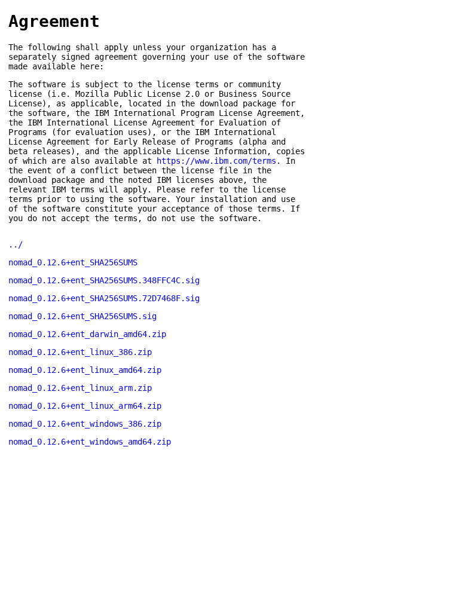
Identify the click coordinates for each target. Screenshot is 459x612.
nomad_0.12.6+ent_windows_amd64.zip (89, 441)
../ (15, 244)
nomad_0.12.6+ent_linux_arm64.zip (84, 406)
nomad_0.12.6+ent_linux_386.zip (80, 352)
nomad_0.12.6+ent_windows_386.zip (84, 424)
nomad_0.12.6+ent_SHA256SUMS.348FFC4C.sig (104, 280)
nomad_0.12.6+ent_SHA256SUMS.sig (82, 316)
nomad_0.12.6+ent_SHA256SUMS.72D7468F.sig (104, 298)
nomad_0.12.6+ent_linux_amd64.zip (84, 370)
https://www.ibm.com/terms (216, 161)
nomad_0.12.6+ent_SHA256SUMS (72, 262)
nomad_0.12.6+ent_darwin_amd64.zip (87, 334)
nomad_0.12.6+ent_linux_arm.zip (80, 388)
